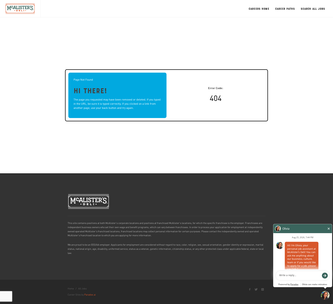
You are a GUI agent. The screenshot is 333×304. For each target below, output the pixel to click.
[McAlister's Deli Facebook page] (250, 289)
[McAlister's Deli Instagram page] (262, 289)
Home (71, 289)
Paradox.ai (90, 295)
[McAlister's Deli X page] (256, 289)
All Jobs (82, 289)
